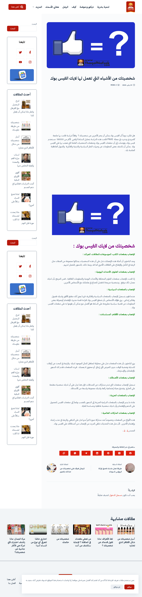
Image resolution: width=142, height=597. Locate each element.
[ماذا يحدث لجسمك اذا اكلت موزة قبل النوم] (26, 215)
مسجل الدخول (115, 495)
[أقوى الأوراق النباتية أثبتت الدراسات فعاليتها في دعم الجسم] (26, 175)
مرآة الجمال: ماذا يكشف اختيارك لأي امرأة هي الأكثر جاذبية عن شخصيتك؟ (16, 545)
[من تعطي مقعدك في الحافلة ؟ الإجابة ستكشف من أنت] (82, 529)
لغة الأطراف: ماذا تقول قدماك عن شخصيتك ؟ (105, 542)
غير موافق (116, 587)
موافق (129, 587)
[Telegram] (86, 453)
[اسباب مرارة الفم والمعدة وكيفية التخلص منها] (26, 158)
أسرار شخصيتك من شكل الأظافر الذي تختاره (126, 542)
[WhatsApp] (74, 453)
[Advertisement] (91, 111)
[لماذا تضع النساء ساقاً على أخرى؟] (26, 197)
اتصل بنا (12, 583)
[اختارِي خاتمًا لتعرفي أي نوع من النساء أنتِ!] (38, 529)
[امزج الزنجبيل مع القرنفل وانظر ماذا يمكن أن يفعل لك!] (26, 104)
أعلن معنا (15, 6)
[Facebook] (130, 453)
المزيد (39, 7)
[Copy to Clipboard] (63, 453)
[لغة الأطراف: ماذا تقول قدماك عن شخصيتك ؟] (104, 529)
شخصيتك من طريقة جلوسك (15, 126)
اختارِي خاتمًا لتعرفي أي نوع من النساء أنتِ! (39, 542)
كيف (74, 7)
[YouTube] (20, 62)
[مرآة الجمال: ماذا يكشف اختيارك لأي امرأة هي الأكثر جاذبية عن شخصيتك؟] (16, 529)
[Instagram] (30, 62)
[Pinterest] (108, 453)
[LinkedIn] (97, 453)
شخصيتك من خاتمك (62, 540)
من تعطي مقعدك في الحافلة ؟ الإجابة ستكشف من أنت (82, 542)
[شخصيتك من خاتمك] (60, 529)
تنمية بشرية (103, 7)
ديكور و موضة (87, 7)
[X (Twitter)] (119, 453)
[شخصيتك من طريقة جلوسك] (26, 125)
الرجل (65, 7)
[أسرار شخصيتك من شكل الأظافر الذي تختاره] (26, 140)
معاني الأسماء (52, 7)
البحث (34, 23)
